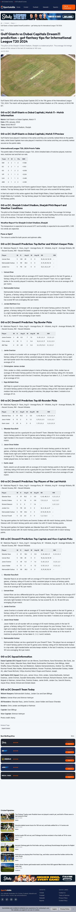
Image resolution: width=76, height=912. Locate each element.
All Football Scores (21, 1)
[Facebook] (2, 899)
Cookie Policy (63, 900)
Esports (55, 7)
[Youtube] (15, 899)
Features (17, 870)
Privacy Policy (63, 898)
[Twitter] (7, 899)
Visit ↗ (70, 744)
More (72, 736)
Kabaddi (45, 7)
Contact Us (62, 893)
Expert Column (6, 728)
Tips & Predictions (67, 7)
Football (35, 7)
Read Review (69, 741)
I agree (54, 909)
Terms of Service (64, 895)
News (13, 23)
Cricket (26, 7)
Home (18, 7)
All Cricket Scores (7, 1)
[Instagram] (11, 899)
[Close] (73, 909)
